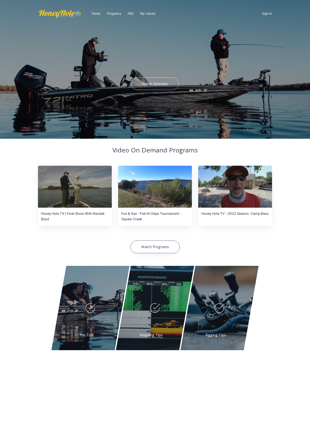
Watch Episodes (155, 84)
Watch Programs (155, 247)
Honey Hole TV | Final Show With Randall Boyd (72, 216)
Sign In (267, 14)
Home (96, 14)
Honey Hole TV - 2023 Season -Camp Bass (235, 213)
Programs (114, 14)
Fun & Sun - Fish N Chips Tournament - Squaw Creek (151, 216)
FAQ (131, 14)
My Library (148, 14)
